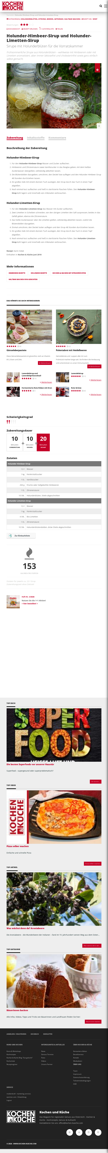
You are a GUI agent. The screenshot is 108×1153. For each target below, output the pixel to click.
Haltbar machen (72, 19)
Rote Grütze (76, 388)
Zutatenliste (48, 29)
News (43, 1051)
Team (75, 1071)
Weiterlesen (45, 363)
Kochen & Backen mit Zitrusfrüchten (69, 273)
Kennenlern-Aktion (80, 1051)
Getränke (58, 19)
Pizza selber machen (18, 846)
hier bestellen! (30, 603)
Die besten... (95, 781)
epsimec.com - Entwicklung (16, 1097)
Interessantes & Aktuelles (53, 1045)
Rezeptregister (12, 1064)
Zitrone (42, 19)
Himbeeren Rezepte (17, 273)
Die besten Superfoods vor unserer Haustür (30, 764)
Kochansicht (14, 29)
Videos (43, 1061)
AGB (75, 1084)
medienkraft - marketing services (19, 1094)
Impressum (77, 1074)
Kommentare (57, 137)
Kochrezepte (11, 1054)
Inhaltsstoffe (36, 137)
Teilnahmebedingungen (82, 1081)
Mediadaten (77, 1061)
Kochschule (11, 1061)
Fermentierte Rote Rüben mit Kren (37, 388)
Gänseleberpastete (16, 350)
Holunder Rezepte (39, 273)
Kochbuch (35, 1034)
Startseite (10, 15)
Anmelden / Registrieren (16, 1034)
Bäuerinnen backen (17, 1010)
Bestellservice (78, 1054)
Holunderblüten (29, 19)
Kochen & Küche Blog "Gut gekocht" (20, 1058)
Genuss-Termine (47, 1054)
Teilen (60, 29)
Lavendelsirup (77, 373)
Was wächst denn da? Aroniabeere (25, 928)
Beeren (50, 19)
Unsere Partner (47, 1064)
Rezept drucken (30, 29)
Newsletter (47, 1034)
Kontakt (76, 1058)
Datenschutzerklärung (81, 1077)
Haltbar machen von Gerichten (23, 279)
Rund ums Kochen (15, 1045)
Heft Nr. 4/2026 (28, 597)
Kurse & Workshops (14, 1051)
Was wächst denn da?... (92, 946)
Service (10, 1087)
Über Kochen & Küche (82, 1045)
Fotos (43, 1058)
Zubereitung (15, 137)
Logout (9, 1100)
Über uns (77, 1064)
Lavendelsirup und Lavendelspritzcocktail (31, 374)
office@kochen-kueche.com (71, 1123)
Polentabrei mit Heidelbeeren (71, 350)
